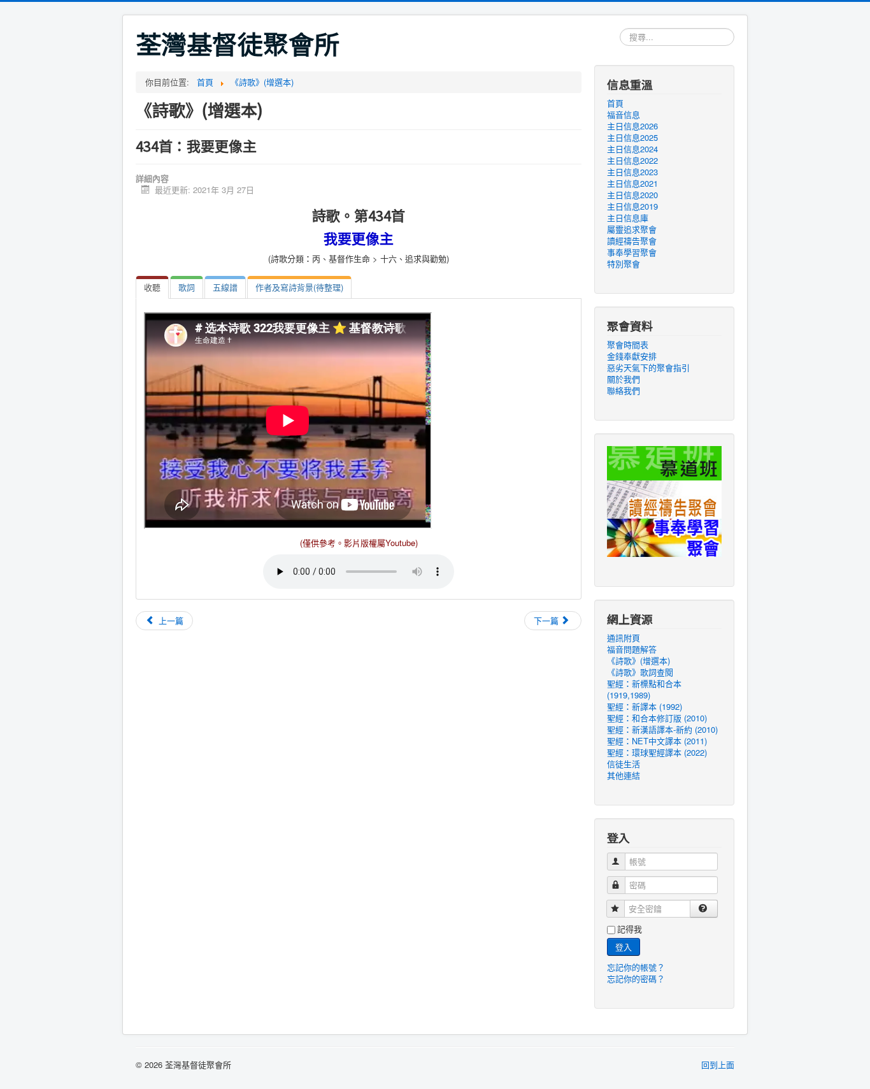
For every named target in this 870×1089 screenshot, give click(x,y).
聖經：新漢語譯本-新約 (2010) (662, 729)
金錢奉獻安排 (632, 356)
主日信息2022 (632, 160)
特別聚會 (623, 264)
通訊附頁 (623, 638)
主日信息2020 (632, 195)
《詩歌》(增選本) (638, 661)
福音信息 (623, 114)
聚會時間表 (627, 344)
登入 (623, 947)
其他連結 (623, 775)
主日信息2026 (632, 126)
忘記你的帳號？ (636, 967)
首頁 (615, 103)
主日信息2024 (632, 149)
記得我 (629, 929)
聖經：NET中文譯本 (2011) (657, 741)
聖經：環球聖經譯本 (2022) (657, 752)
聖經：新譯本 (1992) (644, 706)
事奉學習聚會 (632, 252)
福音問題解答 (632, 649)
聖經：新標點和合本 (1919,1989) (644, 689)
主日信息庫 (627, 218)
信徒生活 (623, 764)
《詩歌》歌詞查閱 (640, 672)
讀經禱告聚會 (632, 241)
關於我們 (623, 379)
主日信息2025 (632, 137)
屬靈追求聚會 (632, 229)
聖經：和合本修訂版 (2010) (657, 718)
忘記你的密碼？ (636, 978)
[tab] (152, 287)
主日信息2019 (632, 206)
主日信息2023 (632, 172)
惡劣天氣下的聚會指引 (648, 367)
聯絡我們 (623, 390)
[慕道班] (664, 462)
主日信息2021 (632, 183)
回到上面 (717, 1064)
